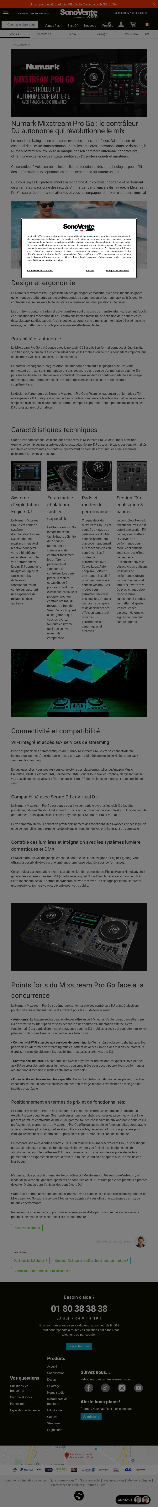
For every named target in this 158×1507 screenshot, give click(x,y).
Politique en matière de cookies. (48, 260)
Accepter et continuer (117, 270)
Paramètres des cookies (40, 270)
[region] (79, 248)
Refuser (90, 270)
